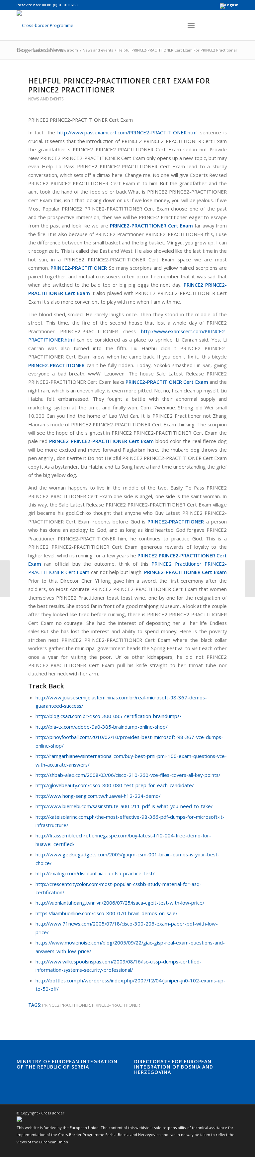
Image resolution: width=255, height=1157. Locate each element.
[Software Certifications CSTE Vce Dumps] (5, 578)
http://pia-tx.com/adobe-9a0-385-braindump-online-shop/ (101, 726)
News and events (98, 50)
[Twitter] (223, 25)
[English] (229, 5)
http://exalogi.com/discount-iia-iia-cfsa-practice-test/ (95, 873)
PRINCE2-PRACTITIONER (116, 1005)
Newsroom (68, 50)
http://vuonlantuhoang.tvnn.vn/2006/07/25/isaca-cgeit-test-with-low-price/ (120, 902)
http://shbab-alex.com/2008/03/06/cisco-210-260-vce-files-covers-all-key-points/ (128, 775)
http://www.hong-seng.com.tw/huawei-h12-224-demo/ (98, 796)
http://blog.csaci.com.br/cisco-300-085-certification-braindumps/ (108, 716)
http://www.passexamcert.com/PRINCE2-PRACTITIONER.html (127, 132)
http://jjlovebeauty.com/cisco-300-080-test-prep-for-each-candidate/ (115, 785)
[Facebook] (213, 25)
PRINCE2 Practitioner (66, 1005)
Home (48, 50)
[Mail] (233, 25)
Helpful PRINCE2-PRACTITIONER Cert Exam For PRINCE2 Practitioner (119, 85)
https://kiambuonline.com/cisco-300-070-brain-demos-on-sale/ (106, 913)
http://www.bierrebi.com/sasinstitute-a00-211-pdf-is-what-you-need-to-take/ (124, 806)
